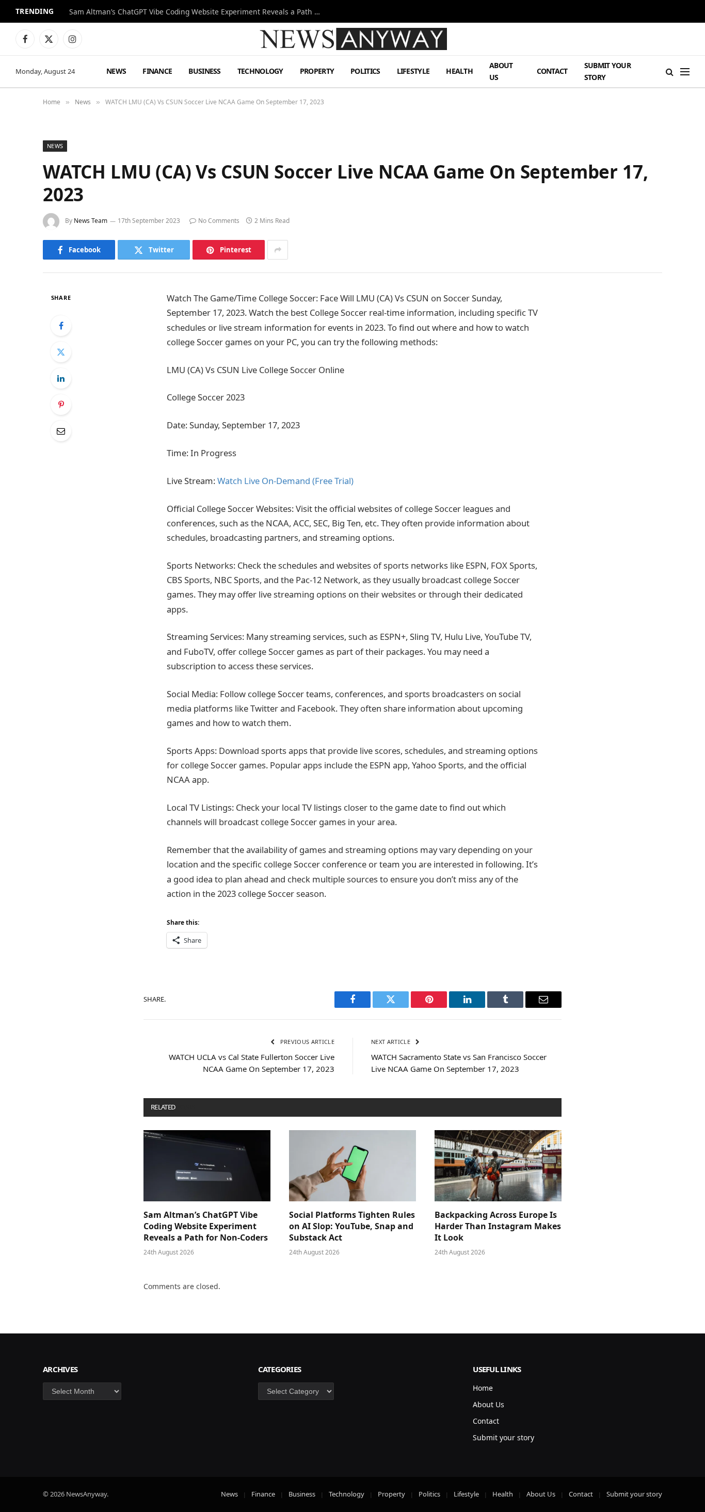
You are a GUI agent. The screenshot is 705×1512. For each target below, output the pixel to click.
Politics (365, 71)
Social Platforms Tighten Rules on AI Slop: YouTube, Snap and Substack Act (352, 1226)
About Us (501, 71)
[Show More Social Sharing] (277, 250)
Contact (552, 71)
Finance (157, 71)
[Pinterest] (61, 404)
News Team (90, 220)
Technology (260, 71)
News (116, 71)
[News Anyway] (352, 39)
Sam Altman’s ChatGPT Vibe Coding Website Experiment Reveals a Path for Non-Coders (198, 12)
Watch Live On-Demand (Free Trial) (285, 481)
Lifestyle (413, 71)
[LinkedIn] (61, 378)
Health (459, 71)
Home (483, 1388)
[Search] (670, 71)
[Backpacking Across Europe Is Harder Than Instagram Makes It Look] (498, 1165)
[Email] (61, 431)
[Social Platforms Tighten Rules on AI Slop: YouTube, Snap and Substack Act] (352, 1165)
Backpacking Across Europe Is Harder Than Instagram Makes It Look (498, 1226)
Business (204, 71)
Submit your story (607, 71)
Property (317, 71)
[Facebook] (61, 325)
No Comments (218, 220)
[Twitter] (61, 352)
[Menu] (685, 71)
